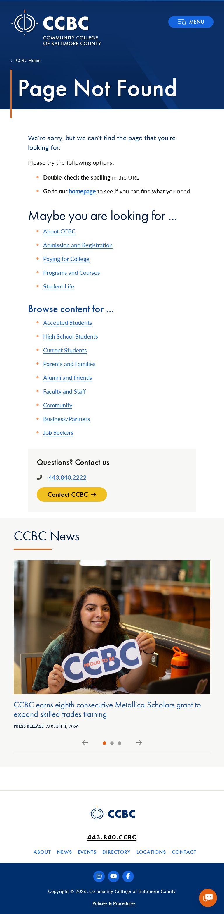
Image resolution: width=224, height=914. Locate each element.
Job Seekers (58, 432)
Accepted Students (67, 322)
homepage (82, 191)
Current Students (65, 350)
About (42, 851)
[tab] (104, 743)
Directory (116, 851)
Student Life (58, 286)
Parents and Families (69, 364)
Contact (184, 851)
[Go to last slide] (85, 742)
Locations (151, 851)
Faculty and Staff (64, 391)
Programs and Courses (71, 272)
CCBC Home (28, 60)
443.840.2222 (68, 477)
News (64, 851)
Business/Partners (66, 419)
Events (87, 851)
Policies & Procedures (114, 903)
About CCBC (59, 231)
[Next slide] (139, 742)
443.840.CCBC (112, 837)
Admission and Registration (78, 245)
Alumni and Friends (67, 377)
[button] (191, 22)
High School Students (70, 336)
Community (57, 405)
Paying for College (66, 259)
